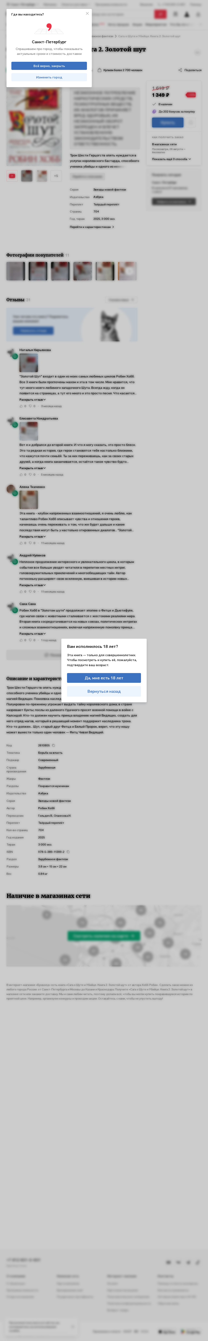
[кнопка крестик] (87, 13)
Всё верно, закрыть (49, 66)
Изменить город (49, 77)
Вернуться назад (104, 691)
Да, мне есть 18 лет (104, 677)
